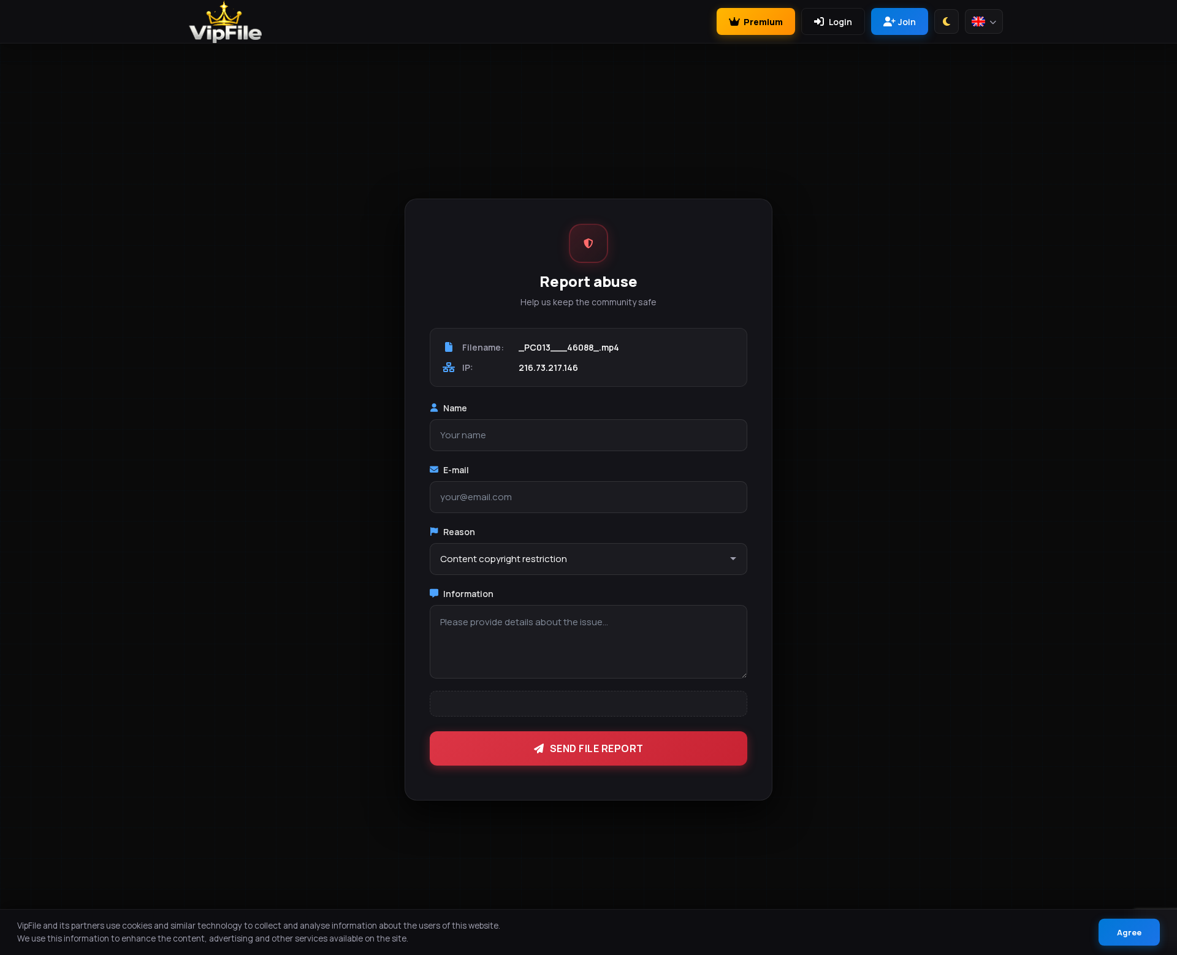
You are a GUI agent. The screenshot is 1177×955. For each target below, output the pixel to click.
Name (455, 408)
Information (468, 593)
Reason (459, 532)
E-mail (456, 470)
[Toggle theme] (946, 21)
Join (907, 22)
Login (840, 22)
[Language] (984, 21)
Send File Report (597, 748)
